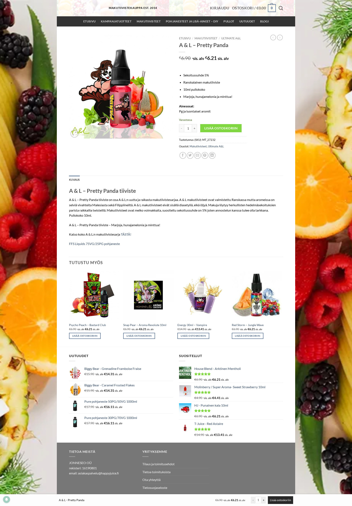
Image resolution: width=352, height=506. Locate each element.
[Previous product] (280, 37)
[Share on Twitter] (190, 155)
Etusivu (89, 21)
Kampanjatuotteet (116, 21)
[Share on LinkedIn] (212, 155)
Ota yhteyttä (151, 480)
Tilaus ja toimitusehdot (158, 464)
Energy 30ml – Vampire (192, 325)
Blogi (264, 21)
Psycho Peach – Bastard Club (87, 325)
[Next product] (273, 37)
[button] (219, 8)
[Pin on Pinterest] (204, 155)
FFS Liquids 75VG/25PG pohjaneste (94, 244)
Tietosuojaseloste (154, 487)
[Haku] (281, 8)
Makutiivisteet (149, 21)
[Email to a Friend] (197, 155)
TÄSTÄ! (126, 234)
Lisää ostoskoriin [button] (85, 335)
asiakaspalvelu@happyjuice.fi (98, 473)
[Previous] (69, 308)
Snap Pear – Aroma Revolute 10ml (144, 325)
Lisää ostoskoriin (221, 128)
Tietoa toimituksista (156, 472)
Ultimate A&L (231, 38)
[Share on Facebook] (182, 155)
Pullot (228, 21)
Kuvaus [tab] (74, 179)
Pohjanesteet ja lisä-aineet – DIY (192, 21)
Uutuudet (247, 21)
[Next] (282, 308)
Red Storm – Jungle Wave (248, 325)
